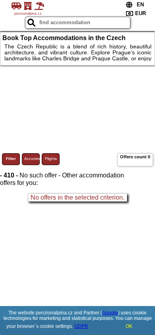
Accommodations (32, 158)
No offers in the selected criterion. (77, 197)
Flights (51, 158)
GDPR (81, 326)
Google (110, 313)
